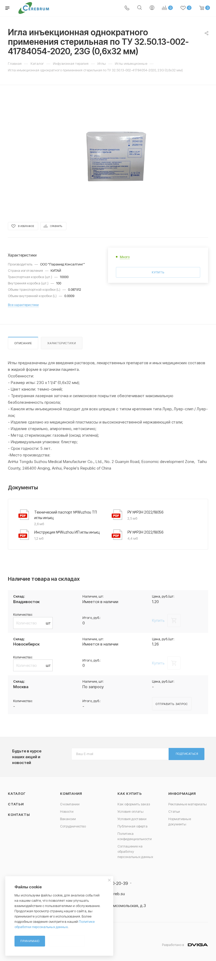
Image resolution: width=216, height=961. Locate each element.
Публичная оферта (132, 826)
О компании (70, 804)
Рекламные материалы (187, 804)
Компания (71, 793)
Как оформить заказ (133, 804)
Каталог (17, 793)
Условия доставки (131, 819)
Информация (182, 793)
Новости (66, 811)
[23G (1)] (108, 153)
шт (48, 622)
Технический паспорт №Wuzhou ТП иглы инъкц (65, 515)
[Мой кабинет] (152, 8)
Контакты (19, 814)
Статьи (16, 804)
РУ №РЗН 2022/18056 (145, 512)
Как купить (129, 793)
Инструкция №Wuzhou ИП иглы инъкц (67, 532)
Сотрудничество (73, 826)
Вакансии (68, 819)
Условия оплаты (130, 811)
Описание (23, 343)
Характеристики (61, 343)
